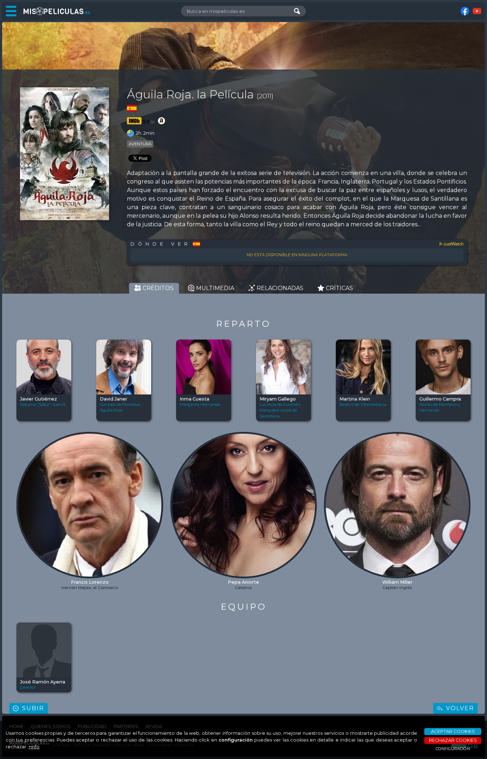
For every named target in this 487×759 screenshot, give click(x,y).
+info (34, 746)
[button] (22, 487)
